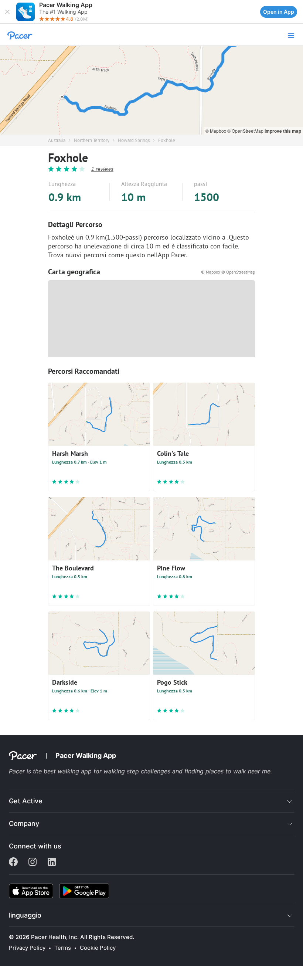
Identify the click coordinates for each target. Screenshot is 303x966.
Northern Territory (91, 140)
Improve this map (283, 131)
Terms (62, 948)
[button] (7, 11)
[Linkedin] (51, 862)
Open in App (278, 12)
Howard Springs (134, 140)
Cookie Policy (98, 948)
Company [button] (24, 823)
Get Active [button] (25, 801)
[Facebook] (13, 862)
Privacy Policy (27, 948)
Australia (56, 140)
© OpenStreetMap (246, 131)
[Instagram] (32, 862)
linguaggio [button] (25, 915)
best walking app (68, 771)
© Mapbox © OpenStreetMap (228, 272)
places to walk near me (237, 771)
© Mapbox (216, 131)
